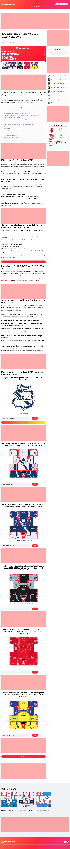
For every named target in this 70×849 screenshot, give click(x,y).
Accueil (23, 2)
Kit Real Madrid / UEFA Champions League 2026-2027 (61, 142)
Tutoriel (24, 261)
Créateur (46, 2)
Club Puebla (4, 760)
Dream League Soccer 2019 (15, 760)
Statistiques (32, 6)
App (42, 2)
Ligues (34, 2)
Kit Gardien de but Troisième (11, 137)
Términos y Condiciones (24, 846)
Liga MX (8, 760)
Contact (3, 846)
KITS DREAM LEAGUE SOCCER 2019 (7, 809)
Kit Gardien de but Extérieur (11, 135)
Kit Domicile (7, 128)
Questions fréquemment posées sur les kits (13, 122)
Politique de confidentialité (12, 846)
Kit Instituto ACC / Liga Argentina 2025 (60, 135)
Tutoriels (38, 2)
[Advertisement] (34, 21)
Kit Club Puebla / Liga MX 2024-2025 (26, 811)
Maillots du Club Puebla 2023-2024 (11, 111)
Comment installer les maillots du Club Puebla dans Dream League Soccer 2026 (21, 115)
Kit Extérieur (8, 130)
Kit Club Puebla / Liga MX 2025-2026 (8, 811)
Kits (27, 2)
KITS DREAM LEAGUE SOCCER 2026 (42, 809)
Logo (6, 126)
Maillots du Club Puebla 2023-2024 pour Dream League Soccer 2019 (19, 124)
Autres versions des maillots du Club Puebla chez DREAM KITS (17, 119)
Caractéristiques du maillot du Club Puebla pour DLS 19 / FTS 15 (17, 113)
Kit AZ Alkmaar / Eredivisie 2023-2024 (61, 129)
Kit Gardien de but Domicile (11, 133)
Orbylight (67, 846)
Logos (30, 2)
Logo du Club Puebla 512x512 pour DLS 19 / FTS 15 (15, 117)
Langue (38, 6)
